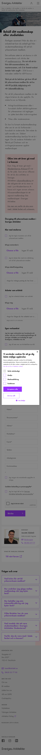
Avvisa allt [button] (11, 395)
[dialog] (20, 377)
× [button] (37, 352)
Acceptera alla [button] (12, 389)
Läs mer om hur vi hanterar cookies (13, 366)
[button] (20, 400)
